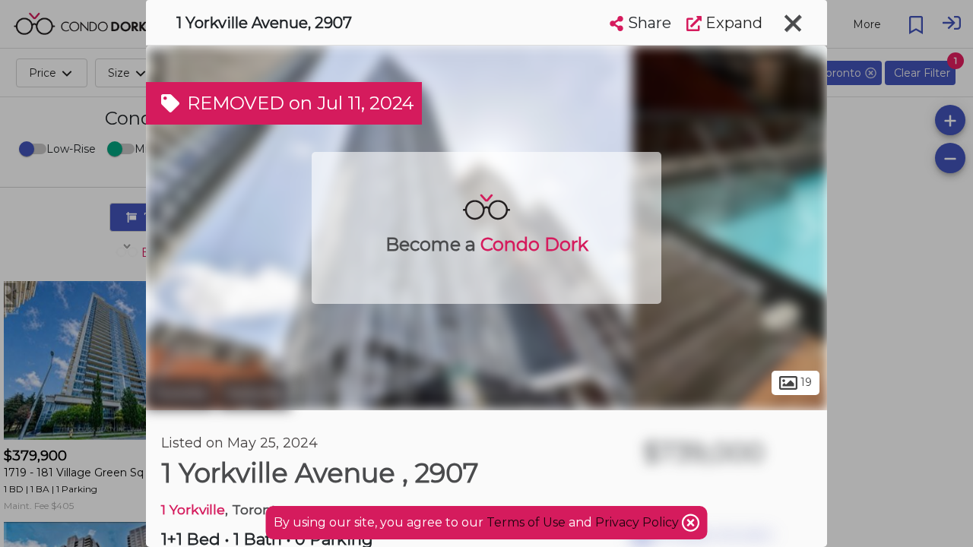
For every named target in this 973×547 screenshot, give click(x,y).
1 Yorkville (193, 509)
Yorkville (254, 393)
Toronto (180, 393)
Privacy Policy (638, 522)
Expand (732, 23)
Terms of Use (526, 522)
